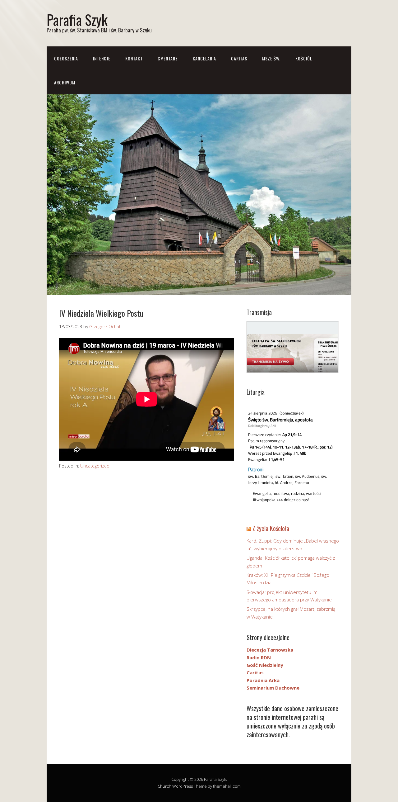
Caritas (255, 672)
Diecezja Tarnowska (270, 650)
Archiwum (64, 82)
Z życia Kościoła (270, 528)
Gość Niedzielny (265, 665)
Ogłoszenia (66, 58)
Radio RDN (259, 657)
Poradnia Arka (263, 680)
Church (164, 786)
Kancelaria (204, 58)
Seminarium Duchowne (273, 688)
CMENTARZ (168, 58)
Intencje (101, 58)
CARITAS (239, 58)
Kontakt (134, 58)
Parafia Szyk (77, 19)
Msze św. (271, 58)
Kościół (303, 58)
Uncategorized (94, 466)
